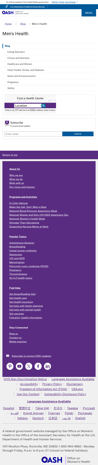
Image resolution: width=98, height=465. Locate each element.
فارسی (66, 418)
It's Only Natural (18, 203)
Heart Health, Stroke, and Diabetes (25, 70)
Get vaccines (16, 313)
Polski (69, 413)
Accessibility (29, 384)
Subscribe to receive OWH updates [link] (31, 356)
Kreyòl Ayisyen (33, 413)
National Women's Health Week (27, 218)
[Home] (15, 14)
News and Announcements (21, 76)
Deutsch (38, 418)
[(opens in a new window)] (10, 369)
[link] (9, 356)
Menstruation (16, 262)
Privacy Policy (52, 384)
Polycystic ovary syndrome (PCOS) (28, 266)
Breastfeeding (17, 246)
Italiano (22, 418)
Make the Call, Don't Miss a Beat (27, 207)
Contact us (15, 337)
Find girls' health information (25, 317)
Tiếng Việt (42, 408)
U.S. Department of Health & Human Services (27, 7)
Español (8, 408)
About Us (14, 169)
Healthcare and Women (19, 64)
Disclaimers (74, 384)
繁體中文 (25, 408)
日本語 (52, 418)
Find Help (15, 288)
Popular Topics (17, 236)
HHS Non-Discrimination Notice (25, 379)
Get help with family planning (26, 306)
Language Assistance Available (73, 379)
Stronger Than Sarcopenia (24, 222)
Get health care (18, 298)
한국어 (58, 408)
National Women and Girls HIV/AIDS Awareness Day (38, 215)
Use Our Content (28, 394)
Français (54, 413)
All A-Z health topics (20, 278)
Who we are (16, 175)
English (80, 418)
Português (85, 413)
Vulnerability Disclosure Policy (65, 394)
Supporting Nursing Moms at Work (28, 226)
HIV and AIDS (17, 258)
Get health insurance (21, 302)
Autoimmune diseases (21, 242)
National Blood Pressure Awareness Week (33, 211)
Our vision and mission (22, 187)
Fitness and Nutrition (18, 58)
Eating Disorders (16, 52)
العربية (15, 413)
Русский (89, 408)
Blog (7, 45)
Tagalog (72, 408)
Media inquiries (18, 341)
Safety (11, 88)
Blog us (13, 333)
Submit (78, 134)
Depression (15, 254)
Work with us (16, 183)
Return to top (9, 154)
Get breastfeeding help (22, 294)
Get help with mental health (25, 309)
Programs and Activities (23, 197)
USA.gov (77, 389)
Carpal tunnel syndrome (22, 250)
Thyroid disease (18, 274)
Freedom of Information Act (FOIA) (43, 389)
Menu (88, 12)
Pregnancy (13, 82)
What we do (16, 179)
